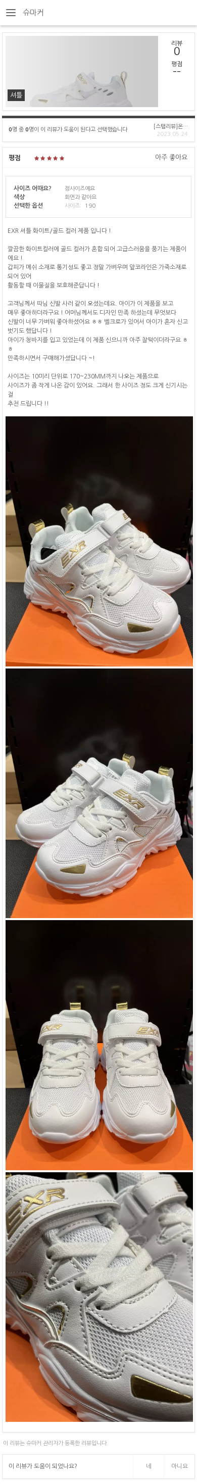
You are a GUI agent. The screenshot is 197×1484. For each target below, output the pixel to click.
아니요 (179, 1466)
